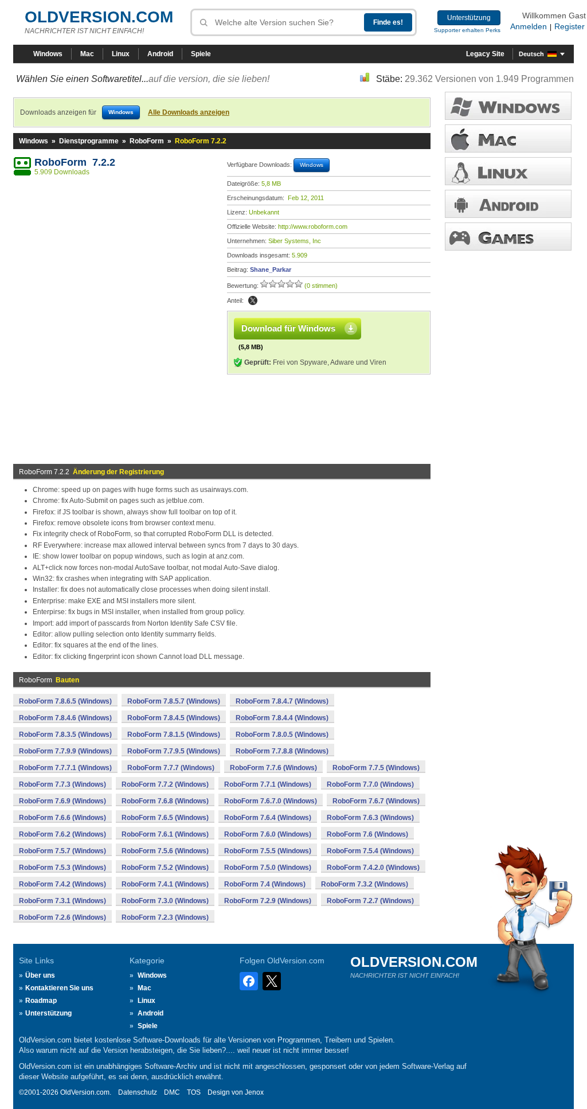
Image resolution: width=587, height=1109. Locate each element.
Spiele (201, 54)
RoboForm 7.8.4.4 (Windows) (282, 718)
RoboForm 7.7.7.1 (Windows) (65, 768)
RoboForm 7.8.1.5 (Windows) (173, 735)
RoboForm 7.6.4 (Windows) (267, 818)
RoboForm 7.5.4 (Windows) (370, 851)
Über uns (40, 975)
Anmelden (528, 26)
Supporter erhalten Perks (467, 30)
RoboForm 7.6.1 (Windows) (165, 834)
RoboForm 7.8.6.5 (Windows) (65, 701)
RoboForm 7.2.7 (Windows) (370, 901)
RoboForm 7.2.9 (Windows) (267, 901)
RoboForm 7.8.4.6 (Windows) (65, 718)
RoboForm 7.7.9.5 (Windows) (173, 751)
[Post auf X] (252, 300)
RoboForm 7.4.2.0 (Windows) (373, 868)
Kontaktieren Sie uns (59, 988)
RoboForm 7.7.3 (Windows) (62, 784)
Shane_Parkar (270, 269)
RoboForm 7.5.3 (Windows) (62, 868)
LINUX (508, 171)
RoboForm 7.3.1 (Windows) (62, 901)
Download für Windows (288, 328)
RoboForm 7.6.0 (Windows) (267, 834)
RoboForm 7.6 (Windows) (367, 834)
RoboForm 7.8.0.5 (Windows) (282, 735)
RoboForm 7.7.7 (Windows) (170, 768)
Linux (121, 54)
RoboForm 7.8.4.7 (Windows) (282, 701)
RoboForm (147, 141)
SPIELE (508, 236)
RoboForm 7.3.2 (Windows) (364, 884)
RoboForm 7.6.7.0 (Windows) (270, 801)
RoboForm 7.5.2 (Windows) (165, 868)
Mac (87, 54)
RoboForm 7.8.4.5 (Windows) (173, 718)
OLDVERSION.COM (99, 17)
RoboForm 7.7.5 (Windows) (376, 768)
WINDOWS (508, 106)
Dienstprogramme (89, 141)
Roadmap (41, 1001)
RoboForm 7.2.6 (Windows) (62, 917)
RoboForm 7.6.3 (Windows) (370, 818)
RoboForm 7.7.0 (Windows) (370, 784)
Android (160, 54)
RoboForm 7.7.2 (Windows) (165, 784)
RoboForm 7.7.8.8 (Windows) (282, 751)
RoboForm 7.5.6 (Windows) (165, 851)
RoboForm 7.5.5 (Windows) (267, 851)
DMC (172, 1092)
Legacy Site (485, 54)
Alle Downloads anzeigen (188, 112)
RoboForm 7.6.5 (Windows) (165, 818)
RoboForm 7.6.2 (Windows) (62, 834)
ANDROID (508, 204)
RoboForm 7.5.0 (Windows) (267, 868)
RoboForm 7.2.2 (74, 162)
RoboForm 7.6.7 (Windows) (376, 801)
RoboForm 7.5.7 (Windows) (62, 851)
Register (569, 26)
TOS (194, 1092)
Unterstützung (469, 18)
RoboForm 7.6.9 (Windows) (62, 801)
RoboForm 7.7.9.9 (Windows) (65, 751)
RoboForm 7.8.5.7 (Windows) (173, 701)
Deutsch (531, 53)
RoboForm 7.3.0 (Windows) (165, 901)
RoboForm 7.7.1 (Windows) (267, 784)
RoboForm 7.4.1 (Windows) (165, 884)
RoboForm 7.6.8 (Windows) (165, 801)
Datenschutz (137, 1092)
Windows (47, 54)
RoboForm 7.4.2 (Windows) (62, 884)
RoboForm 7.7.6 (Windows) (273, 768)
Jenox (254, 1092)
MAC (508, 138)
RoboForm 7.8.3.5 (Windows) (65, 735)
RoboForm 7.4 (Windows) (265, 884)
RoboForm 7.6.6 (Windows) (62, 818)
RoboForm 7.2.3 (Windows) (165, 917)
